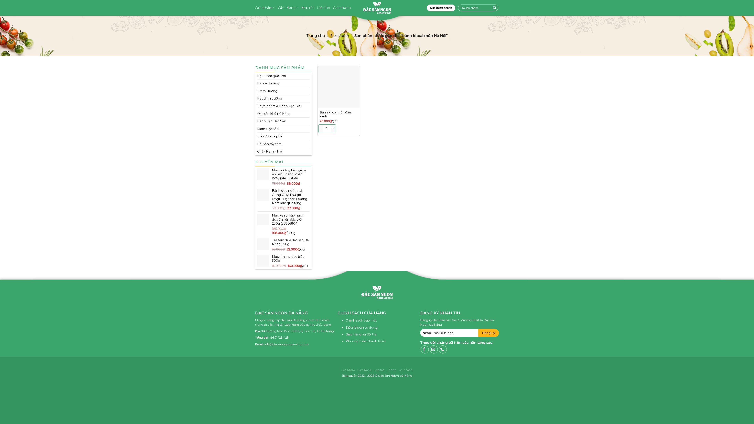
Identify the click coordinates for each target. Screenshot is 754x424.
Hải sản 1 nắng (268, 83)
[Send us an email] (434, 349)
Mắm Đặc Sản (268, 129)
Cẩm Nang (287, 8)
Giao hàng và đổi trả (361, 334)
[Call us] (443, 349)
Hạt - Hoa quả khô (271, 76)
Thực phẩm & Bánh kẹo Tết (279, 106)
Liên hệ (323, 8)
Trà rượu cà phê (269, 136)
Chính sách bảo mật (361, 320)
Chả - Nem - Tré (269, 151)
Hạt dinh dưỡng (269, 98)
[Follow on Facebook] (425, 349)
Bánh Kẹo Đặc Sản (271, 121)
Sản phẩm (264, 8)
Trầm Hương (267, 91)
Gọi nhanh (342, 8)
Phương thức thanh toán (365, 341)
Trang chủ (315, 35)
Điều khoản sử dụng (362, 327)
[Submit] (494, 8)
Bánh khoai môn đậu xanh (335, 114)
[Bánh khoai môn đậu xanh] (339, 87)
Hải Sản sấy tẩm (269, 144)
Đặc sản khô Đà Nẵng (274, 114)
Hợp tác (307, 8)
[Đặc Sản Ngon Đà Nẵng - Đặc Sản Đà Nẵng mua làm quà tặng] (377, 8)
